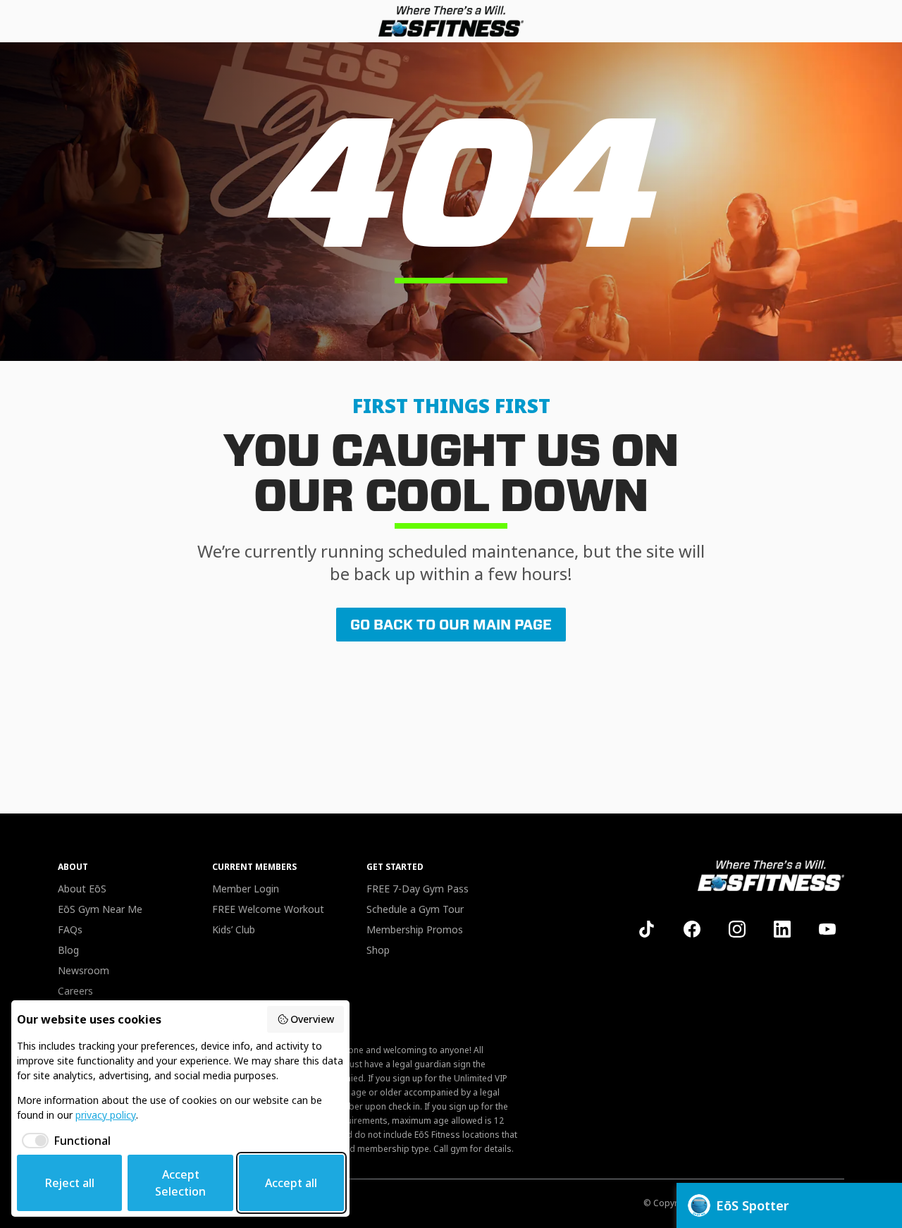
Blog (68, 950)
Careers (75, 990)
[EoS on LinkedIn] (782, 929)
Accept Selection (180, 1183)
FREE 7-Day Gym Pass (417, 888)
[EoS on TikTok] (646, 929)
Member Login (245, 888)
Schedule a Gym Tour (415, 909)
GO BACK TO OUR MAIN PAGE (451, 624)
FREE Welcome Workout (268, 909)
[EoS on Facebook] (692, 929)
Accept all (291, 1183)
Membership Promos (414, 929)
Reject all (69, 1183)
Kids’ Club (233, 929)
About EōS (82, 888)
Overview (312, 1019)
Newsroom (83, 970)
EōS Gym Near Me (100, 909)
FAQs (70, 929)
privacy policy (105, 1115)
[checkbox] (64, 1140)
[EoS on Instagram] (737, 929)
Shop (378, 950)
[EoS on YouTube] (827, 929)
